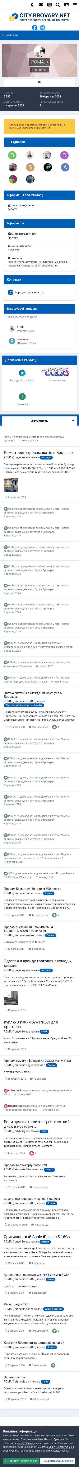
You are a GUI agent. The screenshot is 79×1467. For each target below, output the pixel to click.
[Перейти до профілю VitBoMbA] (13, 179)
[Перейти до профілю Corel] (30, 179)
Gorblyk (12, 508)
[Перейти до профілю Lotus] (48, 167)
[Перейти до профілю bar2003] (13, 167)
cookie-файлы (25, 1443)
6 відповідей (39, 1292)
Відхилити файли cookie (57, 1460)
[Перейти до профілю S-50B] (29, 155)
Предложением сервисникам (21, 1109)
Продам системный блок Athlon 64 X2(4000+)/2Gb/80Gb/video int (28, 929)
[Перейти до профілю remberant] (12, 341)
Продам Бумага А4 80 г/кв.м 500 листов (33, 889)
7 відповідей (41, 1224)
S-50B (21, 326)
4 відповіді (39, 1078)
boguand (31, 1065)
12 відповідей (39, 915)
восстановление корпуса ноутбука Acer (32, 1199)
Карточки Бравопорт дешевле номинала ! (34, 1343)
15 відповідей (39, 727)
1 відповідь (38, 948)
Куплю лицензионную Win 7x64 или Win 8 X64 (36, 1275)
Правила (58, 1439)
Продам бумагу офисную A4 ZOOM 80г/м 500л (37, 1061)
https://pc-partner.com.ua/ (29, 292)
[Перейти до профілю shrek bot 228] (30, 167)
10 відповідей (39, 1330)
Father (30, 893)
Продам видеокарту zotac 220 (25, 1165)
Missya (30, 1169)
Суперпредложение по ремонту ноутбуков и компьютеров (38, 646)
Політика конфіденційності (36, 1439)
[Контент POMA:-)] (39, 82)
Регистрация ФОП (17, 1304)
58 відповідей (41, 1399)
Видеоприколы (15, 1377)
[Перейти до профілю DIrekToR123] (64, 155)
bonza (30, 1308)
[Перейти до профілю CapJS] (47, 155)
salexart (31, 935)
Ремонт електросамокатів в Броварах (38, 452)
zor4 (28, 1381)
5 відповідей (39, 1187)
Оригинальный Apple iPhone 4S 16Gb (37, 1236)
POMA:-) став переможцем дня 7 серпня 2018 (36, 124)
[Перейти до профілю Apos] (65, 167)
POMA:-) (8, 436)
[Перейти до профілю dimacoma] (12, 155)
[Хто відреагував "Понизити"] (31, 1153)
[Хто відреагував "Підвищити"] (54, 727)
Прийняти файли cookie (22, 1460)
